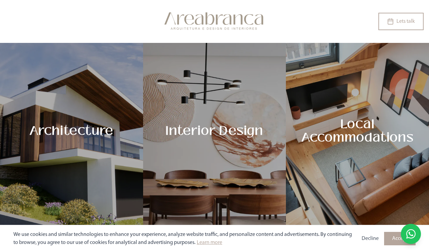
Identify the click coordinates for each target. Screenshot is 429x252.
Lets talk (405, 21)
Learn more (209, 242)
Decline (370, 238)
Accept (400, 238)
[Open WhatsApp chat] (411, 234)
